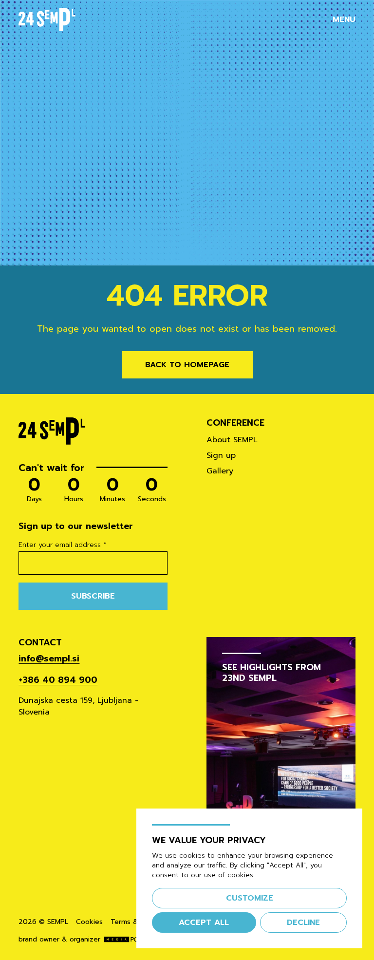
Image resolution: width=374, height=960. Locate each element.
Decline (303, 922)
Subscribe (93, 596)
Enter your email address (63, 545)
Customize (249, 898)
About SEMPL (232, 440)
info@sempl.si (49, 658)
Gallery (219, 471)
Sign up (221, 455)
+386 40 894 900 (58, 680)
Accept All (204, 922)
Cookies (89, 922)
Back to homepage (187, 365)
